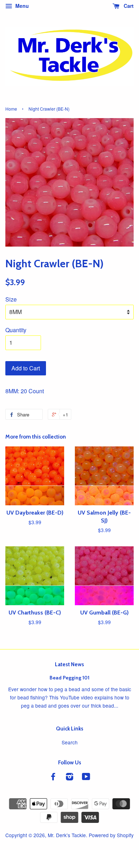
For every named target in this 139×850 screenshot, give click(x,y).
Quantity (15, 330)
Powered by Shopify (111, 835)
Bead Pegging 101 (69, 677)
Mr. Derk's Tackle (67, 835)
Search (70, 742)
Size (11, 299)
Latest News (69, 664)
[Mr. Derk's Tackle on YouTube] (86, 777)
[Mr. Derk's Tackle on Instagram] (69, 777)
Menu (21, 5)
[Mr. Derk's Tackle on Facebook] (53, 777)
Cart (128, 5)
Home (11, 109)
